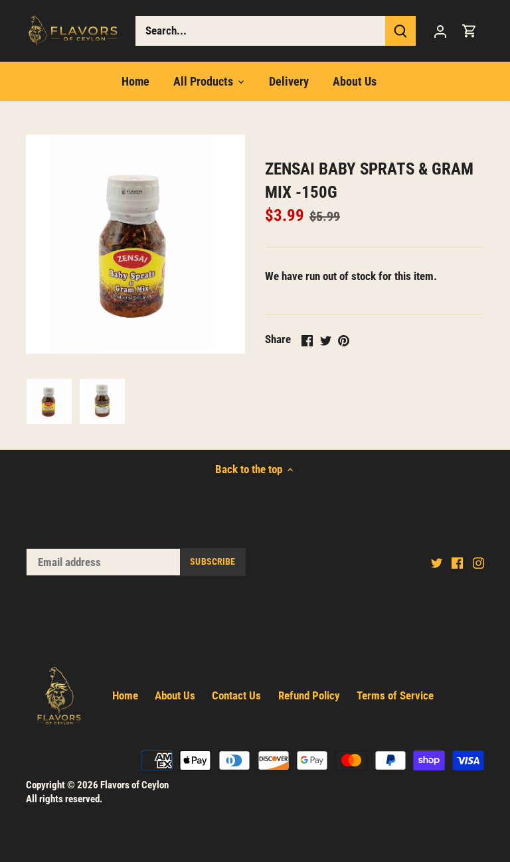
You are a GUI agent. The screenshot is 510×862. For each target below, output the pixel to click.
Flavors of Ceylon (134, 785)
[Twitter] (436, 563)
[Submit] (400, 31)
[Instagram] (478, 563)
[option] (49, 401)
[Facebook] (457, 563)
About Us (175, 695)
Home (125, 695)
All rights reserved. (64, 799)
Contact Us (236, 695)
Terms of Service (395, 695)
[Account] (440, 31)
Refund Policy (309, 695)
